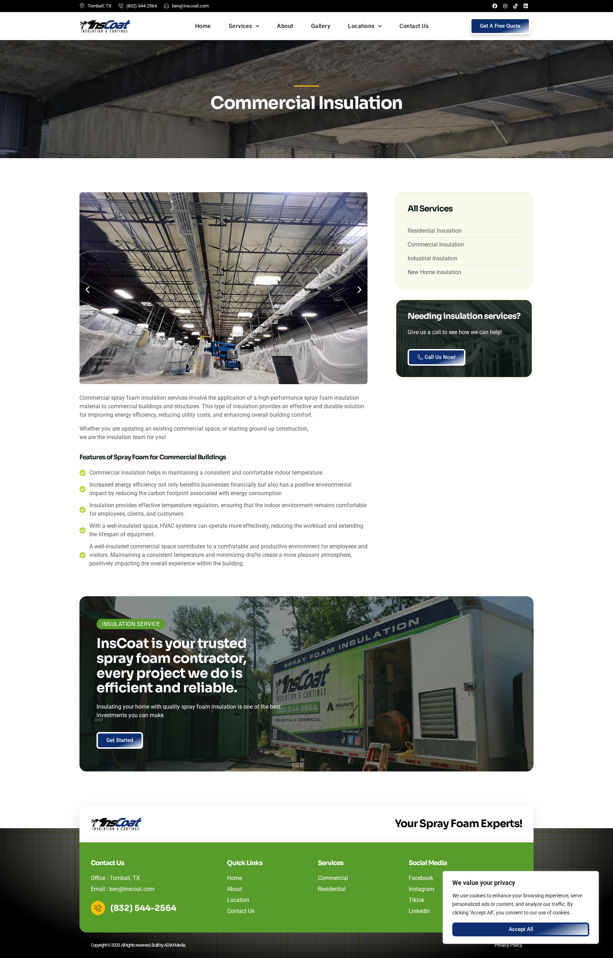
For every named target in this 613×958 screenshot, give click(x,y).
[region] (521, 907)
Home (203, 26)
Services (240, 26)
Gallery (321, 26)
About (285, 26)
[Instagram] (505, 6)
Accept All (521, 929)
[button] (87, 289)
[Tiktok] (515, 6)
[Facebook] (494, 6)
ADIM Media (174, 945)
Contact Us (414, 26)
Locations (361, 26)
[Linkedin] (525, 6)
